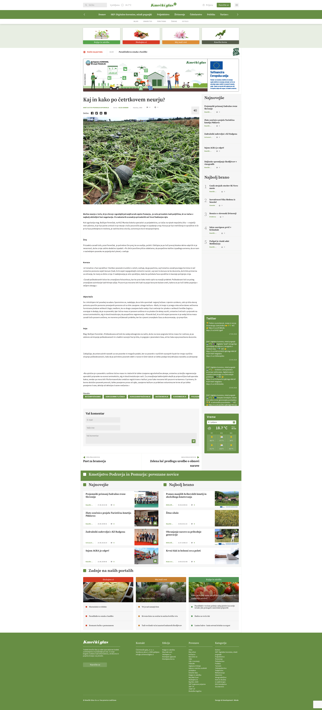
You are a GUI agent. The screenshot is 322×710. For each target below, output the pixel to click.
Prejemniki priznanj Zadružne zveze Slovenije (220, 107)
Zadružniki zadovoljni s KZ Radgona (220, 134)
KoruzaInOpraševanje (140, 396)
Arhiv (190, 650)
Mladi (136, 21)
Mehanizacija (220, 673)
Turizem (224, 14)
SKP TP (191, 686)
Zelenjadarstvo (221, 668)
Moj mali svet (167, 652)
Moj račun (192, 652)
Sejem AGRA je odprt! (214, 147)
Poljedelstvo (163, 14)
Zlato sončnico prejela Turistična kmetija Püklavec (219, 121)
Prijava (209, 5)
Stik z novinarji (194, 661)
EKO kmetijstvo (221, 684)
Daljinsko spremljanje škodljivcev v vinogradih (220, 162)
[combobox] (221, 422)
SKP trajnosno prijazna (197, 684)
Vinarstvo (147, 21)
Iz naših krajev (220, 682)
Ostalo (185, 21)
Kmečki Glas (193, 673)
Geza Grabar (123, 108)
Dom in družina (220, 679)
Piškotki (192, 663)
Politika (211, 14)
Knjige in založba (168, 650)
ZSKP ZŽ (192, 689)
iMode (236, 700)
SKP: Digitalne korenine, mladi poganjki (131, 14)
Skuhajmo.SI (193, 679)
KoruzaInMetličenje (115, 396)
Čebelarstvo (196, 14)
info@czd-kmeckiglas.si (145, 654)
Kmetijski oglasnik (169, 657)
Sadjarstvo (219, 670)
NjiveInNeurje (179, 396)
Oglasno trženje (195, 666)
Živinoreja (179, 14)
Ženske (174, 21)
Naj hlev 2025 (193, 682)
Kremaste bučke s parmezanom (133, 52)
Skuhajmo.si (166, 654)
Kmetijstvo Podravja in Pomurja (96, 108)
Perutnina (161, 21)
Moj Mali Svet (193, 677)
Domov (102, 14)
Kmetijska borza (168, 659)
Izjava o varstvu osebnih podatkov (198, 669)
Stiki (190, 659)
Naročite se (224, 5)
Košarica (192, 654)
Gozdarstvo (219, 686)
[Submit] (193, 441)
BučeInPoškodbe (93, 396)
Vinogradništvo (220, 677)
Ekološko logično (195, 691)
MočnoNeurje (161, 396)
